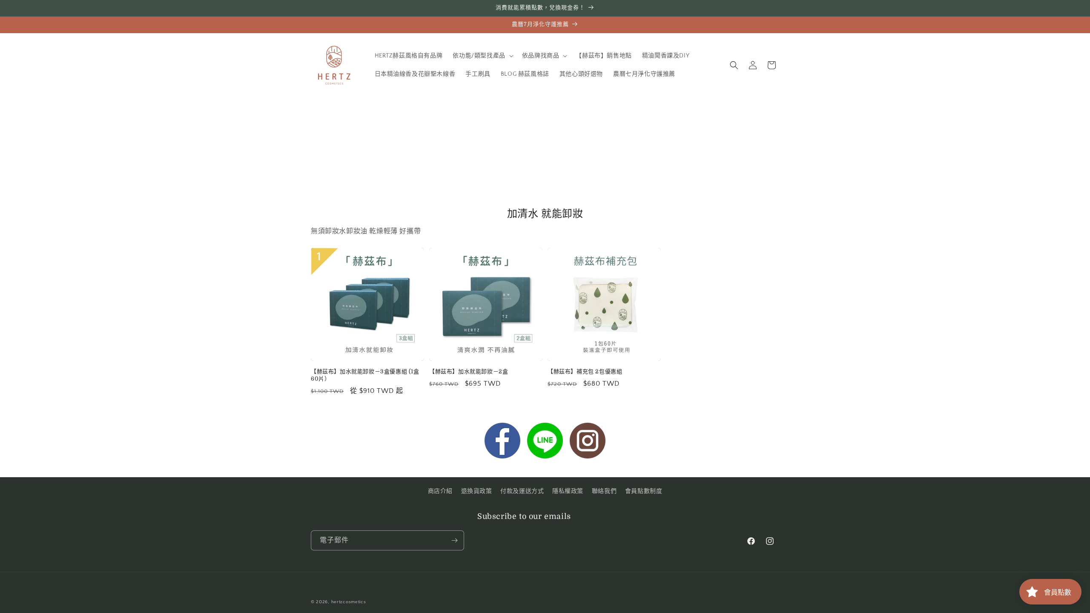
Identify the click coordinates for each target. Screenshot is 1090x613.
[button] (481, 56)
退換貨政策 (476, 491)
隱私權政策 (567, 491)
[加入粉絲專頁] (502, 443)
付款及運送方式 (522, 491)
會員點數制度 (644, 491)
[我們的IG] (587, 443)
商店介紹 (440, 491)
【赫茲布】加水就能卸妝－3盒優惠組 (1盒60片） (365, 375)
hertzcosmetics (348, 601)
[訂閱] (454, 540)
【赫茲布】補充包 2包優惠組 (585, 371)
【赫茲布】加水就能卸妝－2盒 (468, 371)
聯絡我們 (604, 491)
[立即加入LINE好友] (545, 443)
